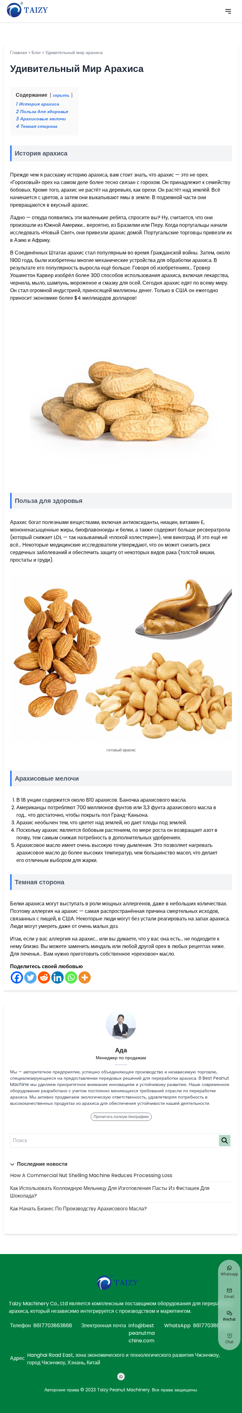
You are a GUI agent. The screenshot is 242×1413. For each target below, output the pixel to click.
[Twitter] (30, 977)
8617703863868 (52, 1325)
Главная (18, 52)
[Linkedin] (57, 977)
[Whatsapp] (71, 977)
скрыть (61, 95)
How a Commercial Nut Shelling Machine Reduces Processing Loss (91, 1175)
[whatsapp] (121, 1376)
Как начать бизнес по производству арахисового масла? (78, 1208)
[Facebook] (17, 977)
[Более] (84, 977)
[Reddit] (44, 977)
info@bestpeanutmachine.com (142, 1333)
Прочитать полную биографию (121, 1116)
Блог (36, 52)
